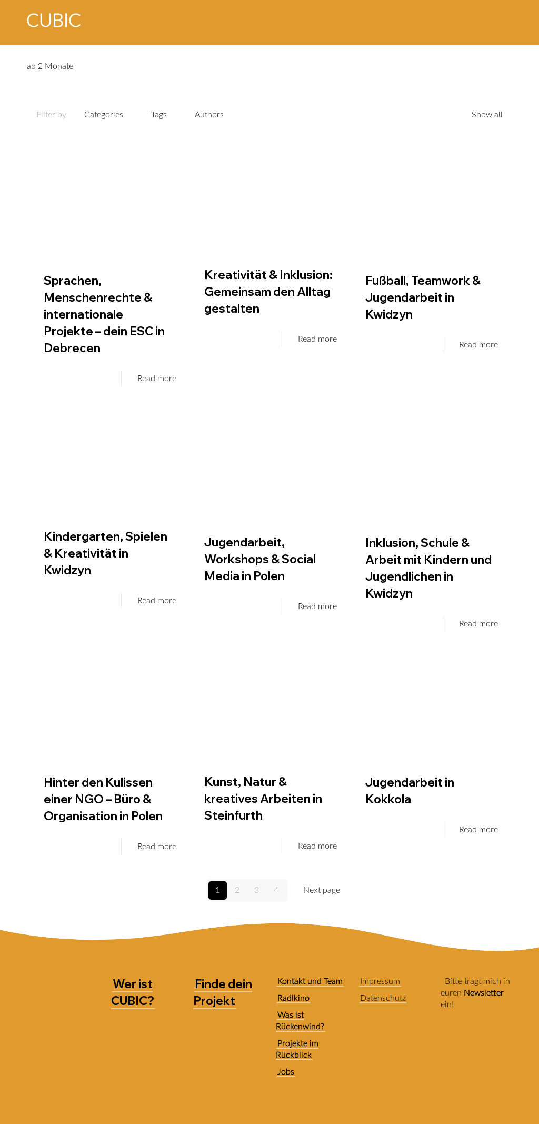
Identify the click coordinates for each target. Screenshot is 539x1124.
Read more (156, 378)
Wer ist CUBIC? (132, 992)
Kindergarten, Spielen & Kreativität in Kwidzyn (105, 553)
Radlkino (293, 998)
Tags (159, 115)
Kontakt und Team (310, 981)
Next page (321, 890)
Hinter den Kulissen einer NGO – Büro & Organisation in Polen (103, 799)
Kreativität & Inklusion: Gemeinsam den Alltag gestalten (268, 291)
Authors (209, 115)
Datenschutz (383, 998)
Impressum (380, 981)
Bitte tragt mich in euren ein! (475, 993)
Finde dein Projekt (222, 992)
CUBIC (53, 21)
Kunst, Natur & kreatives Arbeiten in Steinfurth (263, 798)
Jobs (285, 1072)
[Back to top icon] (519, 1105)
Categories (103, 115)
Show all (487, 115)
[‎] (435, 20)
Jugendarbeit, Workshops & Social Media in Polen (260, 559)
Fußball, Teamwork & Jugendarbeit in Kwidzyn (423, 297)
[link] (449, 1044)
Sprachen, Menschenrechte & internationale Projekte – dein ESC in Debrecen (104, 314)
